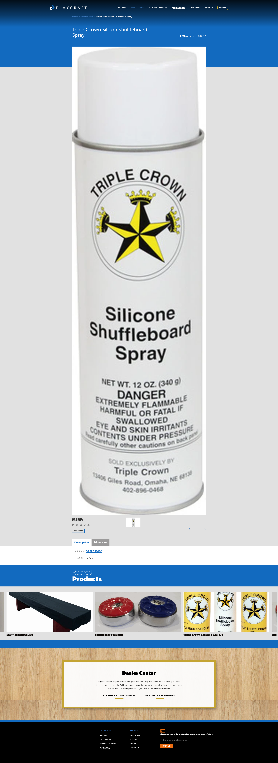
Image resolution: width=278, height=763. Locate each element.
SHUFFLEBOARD (105, 740)
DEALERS (133, 743)
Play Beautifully (105, 748)
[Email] (77, 525)
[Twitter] (85, 525)
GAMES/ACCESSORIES (108, 743)
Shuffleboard (137, 8)
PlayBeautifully (178, 8)
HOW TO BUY (78, 531)
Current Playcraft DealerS (119, 695)
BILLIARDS (103, 736)
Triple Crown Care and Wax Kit (203, 634)
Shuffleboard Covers (20, 634)
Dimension (101, 542)
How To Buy (195, 8)
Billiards (122, 8)
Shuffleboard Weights (109, 634)
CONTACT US (135, 747)
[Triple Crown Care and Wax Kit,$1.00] (226, 612)
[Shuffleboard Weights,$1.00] (138, 612)
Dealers (222, 8)
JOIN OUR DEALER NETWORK (160, 695)
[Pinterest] (88, 525)
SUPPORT (133, 740)
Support (209, 8)
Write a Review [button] (94, 551)
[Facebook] (73, 525)
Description (81, 542)
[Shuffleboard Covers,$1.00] (50, 612)
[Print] (81, 525)
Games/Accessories (158, 8)
